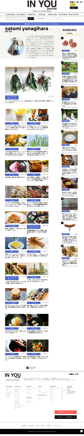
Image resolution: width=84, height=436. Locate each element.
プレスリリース (40, 399)
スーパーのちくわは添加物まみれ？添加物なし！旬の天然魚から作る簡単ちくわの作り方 (15, 358)
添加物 (7, 389)
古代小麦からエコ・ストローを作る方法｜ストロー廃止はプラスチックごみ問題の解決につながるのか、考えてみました (37, 127)
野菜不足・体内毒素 (18, 404)
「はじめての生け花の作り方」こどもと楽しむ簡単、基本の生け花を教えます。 (15, 282)
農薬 (6, 390)
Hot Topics (40, 386)
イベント (39, 396)
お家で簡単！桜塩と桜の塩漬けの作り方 (15, 177)
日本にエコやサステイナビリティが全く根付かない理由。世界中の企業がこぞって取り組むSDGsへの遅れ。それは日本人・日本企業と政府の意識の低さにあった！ (69, 216)
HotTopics (12, 200)
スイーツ (51, 400)
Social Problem (9, 386)
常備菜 (62, 387)
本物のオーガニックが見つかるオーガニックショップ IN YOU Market (43, 24)
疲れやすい (16, 400)
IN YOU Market (69, 386)
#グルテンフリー (49, 19)
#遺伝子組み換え (58, 17)
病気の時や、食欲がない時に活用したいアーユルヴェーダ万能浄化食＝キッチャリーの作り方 (69, 194)
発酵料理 (28, 392)
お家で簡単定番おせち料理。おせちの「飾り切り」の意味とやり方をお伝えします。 (37, 357)
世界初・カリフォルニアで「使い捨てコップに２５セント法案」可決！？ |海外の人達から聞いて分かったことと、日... (15, 256)
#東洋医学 (57, 19)
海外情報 (39, 390)
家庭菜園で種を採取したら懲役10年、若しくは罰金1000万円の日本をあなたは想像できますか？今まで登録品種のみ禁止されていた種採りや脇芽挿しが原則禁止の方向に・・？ (69, 80)
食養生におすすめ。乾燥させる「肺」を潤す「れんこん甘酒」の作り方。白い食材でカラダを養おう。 (69, 149)
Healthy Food (29, 386)
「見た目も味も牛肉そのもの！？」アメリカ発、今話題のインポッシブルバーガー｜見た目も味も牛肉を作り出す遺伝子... (15, 153)
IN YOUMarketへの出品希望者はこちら (74, 8)
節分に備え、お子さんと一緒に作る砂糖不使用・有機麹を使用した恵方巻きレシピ (37, 306)
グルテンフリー (29, 390)
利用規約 (48, 425)
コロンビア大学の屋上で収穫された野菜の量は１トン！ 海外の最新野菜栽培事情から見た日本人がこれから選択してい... (37, 204)
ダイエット (16, 393)
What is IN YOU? (69, 387)
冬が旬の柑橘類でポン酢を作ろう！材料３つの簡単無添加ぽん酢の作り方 (37, 331)
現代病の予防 (17, 389)
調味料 (62, 397)
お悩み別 (33, 149)
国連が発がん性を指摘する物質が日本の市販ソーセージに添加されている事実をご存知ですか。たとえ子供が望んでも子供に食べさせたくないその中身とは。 (69, 239)
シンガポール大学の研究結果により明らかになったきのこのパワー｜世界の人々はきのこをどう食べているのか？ (15, 204)
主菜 (62, 395)
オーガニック (12, 149)
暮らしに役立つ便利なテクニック (33, 226)
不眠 (15, 396)
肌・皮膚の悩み (17, 392)
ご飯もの (62, 393)
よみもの (66, 73)
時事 (12, 123)
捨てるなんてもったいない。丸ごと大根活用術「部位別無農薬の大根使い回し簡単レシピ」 (15, 307)
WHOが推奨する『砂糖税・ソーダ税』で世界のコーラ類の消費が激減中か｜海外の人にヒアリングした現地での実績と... (37, 179)
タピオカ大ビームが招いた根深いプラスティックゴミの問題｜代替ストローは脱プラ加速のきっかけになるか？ (15, 127)
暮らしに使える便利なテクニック (11, 97)
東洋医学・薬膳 (29, 389)
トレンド (39, 389)
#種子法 (48, 17)
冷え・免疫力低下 (17, 394)
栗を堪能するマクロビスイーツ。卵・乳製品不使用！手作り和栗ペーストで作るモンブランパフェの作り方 (69, 104)
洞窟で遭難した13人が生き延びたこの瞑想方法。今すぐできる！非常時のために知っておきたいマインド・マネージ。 (69, 125)
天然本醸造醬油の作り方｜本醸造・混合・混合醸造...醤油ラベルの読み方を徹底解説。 (37, 232)
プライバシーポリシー (57, 425)
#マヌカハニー (49, 20)
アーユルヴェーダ (29, 393)
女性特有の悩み (17, 390)
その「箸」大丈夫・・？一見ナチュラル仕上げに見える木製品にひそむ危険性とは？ (37, 255)
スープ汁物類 (63, 390)
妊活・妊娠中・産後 (18, 407)
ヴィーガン (12, 174)
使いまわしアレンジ (53, 396)
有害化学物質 (8, 394)
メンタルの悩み (17, 397)
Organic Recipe (53, 386)
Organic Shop (29, 397)
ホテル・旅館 (29, 400)
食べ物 (65, 50)
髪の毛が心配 (17, 403)
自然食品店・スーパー (30, 402)
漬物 (62, 391)
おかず (62, 398)
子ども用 (33, 302)
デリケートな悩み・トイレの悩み (20, 405)
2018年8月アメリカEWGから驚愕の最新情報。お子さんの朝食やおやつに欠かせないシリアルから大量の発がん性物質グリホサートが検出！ (69, 172)
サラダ (62, 394)
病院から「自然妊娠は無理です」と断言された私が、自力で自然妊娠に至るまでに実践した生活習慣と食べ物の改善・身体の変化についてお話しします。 (69, 56)
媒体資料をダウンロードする (65, 412)
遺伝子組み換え (8, 393)
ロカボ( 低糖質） (12, 226)
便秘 (15, 408)
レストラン (28, 399)
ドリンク (51, 401)
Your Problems (17, 386)
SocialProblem (33, 251)
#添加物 (61, 19)
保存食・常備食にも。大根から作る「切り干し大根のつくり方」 (15, 229)
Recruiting (68, 390)
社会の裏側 (33, 123)
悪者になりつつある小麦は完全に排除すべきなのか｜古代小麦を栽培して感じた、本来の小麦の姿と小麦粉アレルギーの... (37, 153)
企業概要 (24, 425)
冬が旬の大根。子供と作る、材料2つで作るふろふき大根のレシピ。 (15, 331)
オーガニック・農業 (9, 392)
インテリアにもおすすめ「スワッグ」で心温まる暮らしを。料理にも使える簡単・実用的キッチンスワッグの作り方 (29, 101)
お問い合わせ (31, 425)
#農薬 (52, 17)
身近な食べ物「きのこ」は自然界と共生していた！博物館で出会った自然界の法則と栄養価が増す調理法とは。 (69, 262)
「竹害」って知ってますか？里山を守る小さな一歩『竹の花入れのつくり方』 (37, 280)
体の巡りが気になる (18, 401)
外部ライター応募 (40, 425)
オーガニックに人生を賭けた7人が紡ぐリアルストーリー (71, 393)
